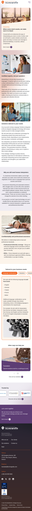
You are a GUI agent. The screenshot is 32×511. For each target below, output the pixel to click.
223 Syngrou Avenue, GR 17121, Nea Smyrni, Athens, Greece (9, 457)
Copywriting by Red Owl (7, 507)
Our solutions (5, 443)
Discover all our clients (15, 399)
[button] (18, 373)
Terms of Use (19, 505)
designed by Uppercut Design (18, 507)
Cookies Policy (12, 505)
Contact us (14, 443)
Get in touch (6, 47)
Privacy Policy (4, 505)
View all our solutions (15, 376)
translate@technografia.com (9, 466)
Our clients (14, 439)
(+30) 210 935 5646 (7, 474)
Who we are (5, 439)
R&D (3, 447)
